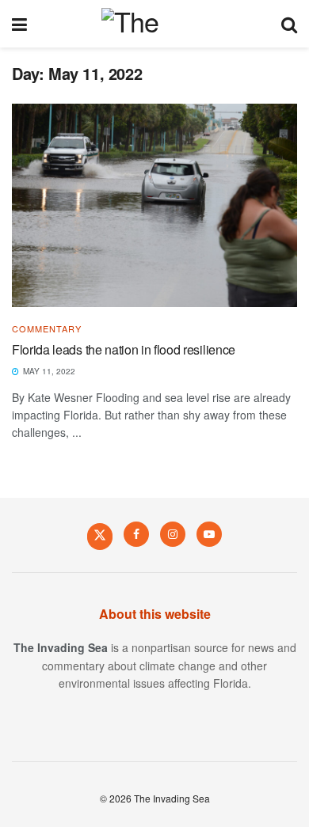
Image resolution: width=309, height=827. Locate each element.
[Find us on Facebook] (136, 534)
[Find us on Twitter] (100, 535)
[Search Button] (289, 23)
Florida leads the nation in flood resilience (123, 349)
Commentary (47, 328)
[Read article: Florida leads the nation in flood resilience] (154, 205)
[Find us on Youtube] (209, 534)
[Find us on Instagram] (172, 534)
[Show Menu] (19, 23)
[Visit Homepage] (154, 24)
